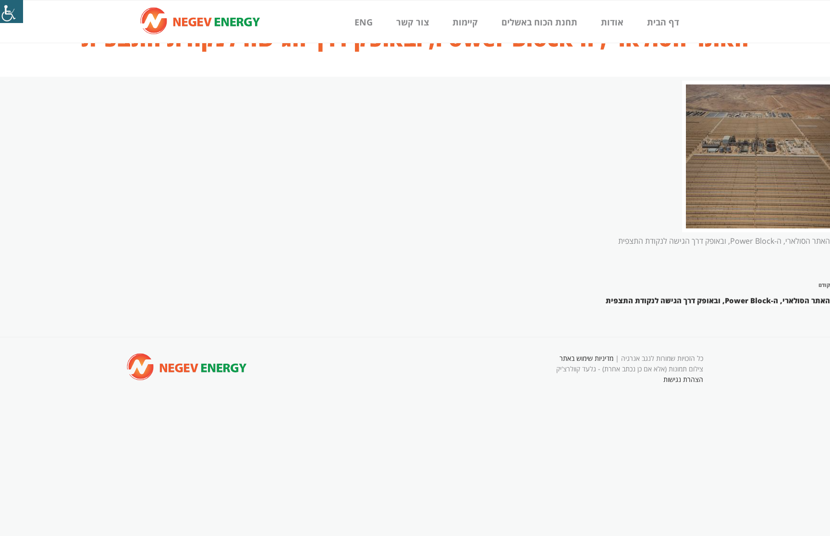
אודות (612, 22)
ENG (363, 22)
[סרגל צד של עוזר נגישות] (11, 11)
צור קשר (412, 22)
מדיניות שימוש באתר (586, 358)
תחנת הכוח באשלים (539, 22)
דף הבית (663, 22)
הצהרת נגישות (683, 379)
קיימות (465, 22)
